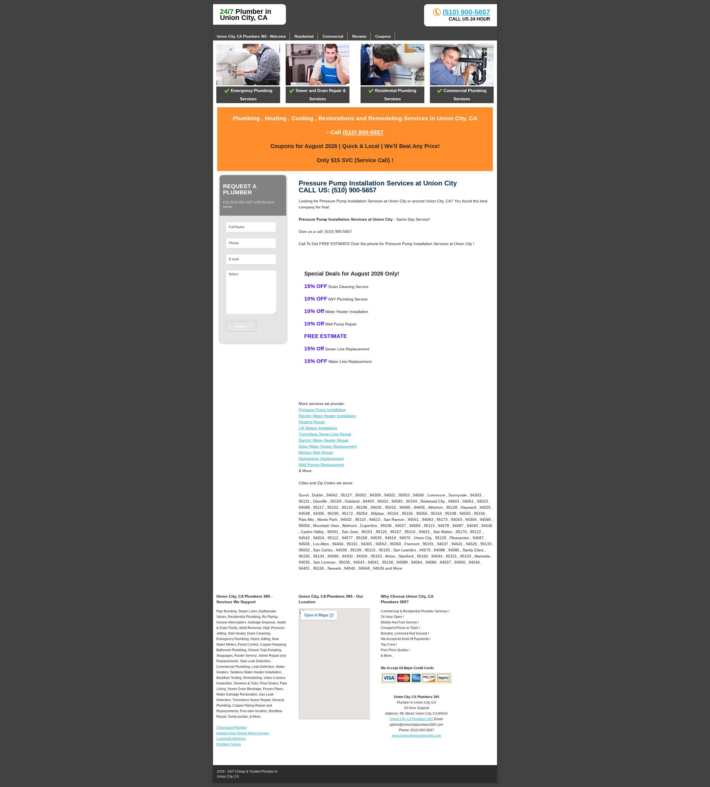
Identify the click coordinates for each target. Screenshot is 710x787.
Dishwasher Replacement (321, 458)
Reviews (359, 36)
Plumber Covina (228, 744)
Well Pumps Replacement (321, 464)
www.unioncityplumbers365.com (416, 736)
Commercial (333, 36)
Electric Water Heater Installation (327, 416)
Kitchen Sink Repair (316, 452)
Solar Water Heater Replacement (328, 446)
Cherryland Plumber (231, 728)
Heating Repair (312, 422)
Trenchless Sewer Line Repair (325, 434)
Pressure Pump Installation (322, 409)
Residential (304, 36)
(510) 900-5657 (466, 12)
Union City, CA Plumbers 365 (411, 719)
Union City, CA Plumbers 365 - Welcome (251, 36)
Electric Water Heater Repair (324, 440)
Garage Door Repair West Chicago (242, 733)
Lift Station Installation (318, 428)
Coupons (383, 36)
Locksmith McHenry (231, 739)
